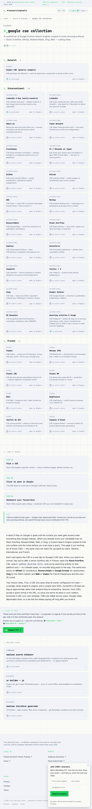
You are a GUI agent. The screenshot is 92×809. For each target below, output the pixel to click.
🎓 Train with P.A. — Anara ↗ (14, 623)
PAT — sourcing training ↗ (72, 2)
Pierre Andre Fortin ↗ (56, 761)
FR (64, 10)
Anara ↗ (46, 4)
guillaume (18, 2)
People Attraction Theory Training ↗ (18, 757)
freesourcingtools (15, 10)
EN (59, 10)
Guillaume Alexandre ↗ (57, 757)
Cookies (7, 786)
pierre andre (30, 2)
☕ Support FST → (13, 630)
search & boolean (20, 19)
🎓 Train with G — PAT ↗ (53, 621)
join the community (51, 2)
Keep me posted (59, 794)
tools (5, 19)
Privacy (7, 782)
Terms (6, 790)
